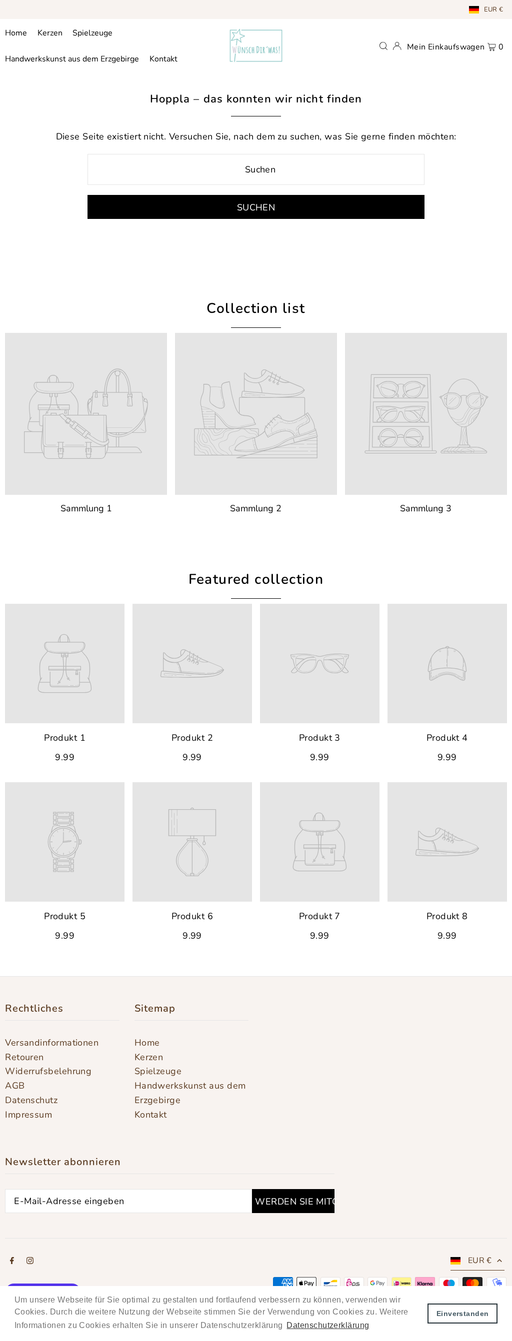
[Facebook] (12, 1261)
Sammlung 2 (256, 508)
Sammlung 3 (426, 508)
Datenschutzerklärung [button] (327, 1325)
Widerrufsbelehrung (48, 1071)
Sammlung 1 (86, 508)
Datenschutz (31, 1100)
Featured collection (256, 579)
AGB (14, 1086)
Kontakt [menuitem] (164, 58)
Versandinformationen (51, 1043)
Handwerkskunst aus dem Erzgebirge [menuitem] (72, 58)
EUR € (494, 9)
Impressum (28, 1115)
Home (147, 1043)
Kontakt (150, 1115)
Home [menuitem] (16, 32)
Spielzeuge (158, 1071)
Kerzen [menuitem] (50, 32)
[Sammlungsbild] (86, 414)
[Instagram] (30, 1261)
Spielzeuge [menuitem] (92, 32)
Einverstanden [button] (462, 1314)
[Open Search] (383, 45)
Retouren (24, 1057)
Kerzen (149, 1057)
